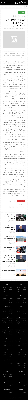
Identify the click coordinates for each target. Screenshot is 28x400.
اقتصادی (21, 12)
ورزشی (18, 289)
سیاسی (24, 287)
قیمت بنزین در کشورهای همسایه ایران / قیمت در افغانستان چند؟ (9, 217)
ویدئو (2, 2)
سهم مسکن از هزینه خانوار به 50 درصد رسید (8, 271)
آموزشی (18, 291)
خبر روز (19, 2)
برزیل (15, 201)
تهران (10, 201)
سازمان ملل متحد (20, 204)
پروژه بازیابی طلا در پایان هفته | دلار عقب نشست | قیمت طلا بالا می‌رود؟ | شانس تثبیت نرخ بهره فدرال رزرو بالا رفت (8, 259)
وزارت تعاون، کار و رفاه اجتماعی (17, 207)
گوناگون (24, 385)
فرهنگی (24, 291)
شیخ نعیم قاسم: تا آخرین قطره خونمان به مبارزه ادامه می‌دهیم (9, 227)
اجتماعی (24, 289)
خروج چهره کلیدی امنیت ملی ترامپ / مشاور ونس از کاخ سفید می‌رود (9, 238)
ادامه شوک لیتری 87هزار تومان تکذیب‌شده (9, 248)
